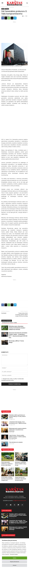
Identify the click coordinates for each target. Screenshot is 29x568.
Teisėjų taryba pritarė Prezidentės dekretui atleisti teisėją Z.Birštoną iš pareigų (21, 315)
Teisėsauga (12, 7)
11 (27, 16)
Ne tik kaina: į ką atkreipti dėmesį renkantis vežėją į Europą (20, 464)
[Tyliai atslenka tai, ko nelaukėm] (4, 444)
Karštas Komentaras (5, 16)
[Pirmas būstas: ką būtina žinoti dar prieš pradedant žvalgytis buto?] (7, 471)
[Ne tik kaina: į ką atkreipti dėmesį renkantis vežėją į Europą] (21, 456)
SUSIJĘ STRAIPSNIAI (6, 320)
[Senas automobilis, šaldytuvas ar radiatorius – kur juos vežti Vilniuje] (7, 456)
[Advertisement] (14, 31)
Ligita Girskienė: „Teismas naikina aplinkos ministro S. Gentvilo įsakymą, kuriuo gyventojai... (17, 437)
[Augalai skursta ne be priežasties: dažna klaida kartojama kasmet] (21, 471)
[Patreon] (18, 505)
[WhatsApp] (9, 18)
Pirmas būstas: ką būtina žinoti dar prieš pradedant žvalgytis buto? (7, 479)
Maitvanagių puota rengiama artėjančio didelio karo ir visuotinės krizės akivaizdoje (17, 430)
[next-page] (4, 347)
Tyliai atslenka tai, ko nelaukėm (16, 442)
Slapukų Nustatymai (14, 561)
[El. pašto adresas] (12, 18)
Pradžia (2, 7)
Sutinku (14, 558)
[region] (14, 553)
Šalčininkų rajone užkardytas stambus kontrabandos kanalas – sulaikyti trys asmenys (17, 328)
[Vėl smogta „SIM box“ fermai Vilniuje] (4, 342)
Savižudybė (3, 313)
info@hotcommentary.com (19, 500)
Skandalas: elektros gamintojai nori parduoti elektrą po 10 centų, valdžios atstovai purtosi (18, 515)
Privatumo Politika (14, 554)
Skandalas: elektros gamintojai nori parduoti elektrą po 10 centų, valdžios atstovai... (17, 416)
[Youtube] (10, 505)
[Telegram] (15, 18)
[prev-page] (2, 347)
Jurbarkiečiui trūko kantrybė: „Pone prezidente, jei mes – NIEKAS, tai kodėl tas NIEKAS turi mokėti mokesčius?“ (18, 522)
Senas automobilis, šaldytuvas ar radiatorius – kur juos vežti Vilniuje (7, 464)
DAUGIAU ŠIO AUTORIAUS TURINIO (9, 322)
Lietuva (7, 7)
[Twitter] (14, 505)
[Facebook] (2, 18)
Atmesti (14, 565)
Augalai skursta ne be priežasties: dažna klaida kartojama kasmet (20, 479)
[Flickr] (22, 505)
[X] (5, 18)
